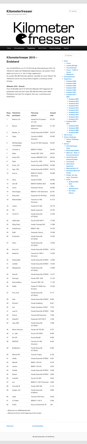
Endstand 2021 (71, 92)
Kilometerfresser (19, 11)
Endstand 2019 (74, 101)
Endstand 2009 (74, 128)
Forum (68, 63)
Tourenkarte (70, 162)
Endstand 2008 (74, 130)
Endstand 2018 (74, 103)
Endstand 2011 (74, 119)
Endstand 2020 (74, 99)
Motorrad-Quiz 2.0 (72, 168)
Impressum (10, 426)
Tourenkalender (71, 68)
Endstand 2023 (71, 88)
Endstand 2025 (71, 83)
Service (66, 48)
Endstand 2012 (74, 117)
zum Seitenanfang (37, 426)
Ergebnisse (31, 48)
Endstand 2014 (74, 112)
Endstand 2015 (74, 110)
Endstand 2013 (74, 115)
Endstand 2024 (71, 86)
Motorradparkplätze (72, 150)
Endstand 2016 (74, 108)
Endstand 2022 (71, 90)
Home (9, 48)
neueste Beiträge (71, 65)
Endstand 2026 (71, 81)
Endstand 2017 (74, 106)
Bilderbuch (70, 74)
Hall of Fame (42, 48)
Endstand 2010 (74, 126)
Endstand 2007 (74, 132)
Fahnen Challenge (55, 48)
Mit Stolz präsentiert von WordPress (43, 437)
